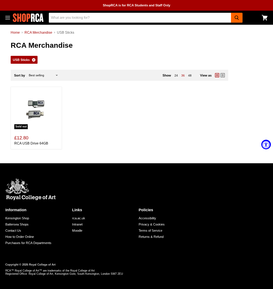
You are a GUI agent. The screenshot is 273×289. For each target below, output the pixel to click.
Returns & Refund (151, 236)
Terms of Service (150, 230)
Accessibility (147, 218)
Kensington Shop (17, 218)
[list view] (223, 75)
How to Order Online (19, 236)
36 (183, 75)
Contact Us (13, 230)
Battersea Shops (17, 224)
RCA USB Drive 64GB (31, 143)
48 (190, 75)
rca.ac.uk (78, 218)
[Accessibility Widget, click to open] (266, 144)
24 (176, 75)
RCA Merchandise (38, 32)
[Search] (237, 18)
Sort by (19, 75)
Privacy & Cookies (152, 224)
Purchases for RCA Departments (28, 243)
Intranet (77, 224)
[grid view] (217, 75)
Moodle (77, 230)
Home (15, 32)
